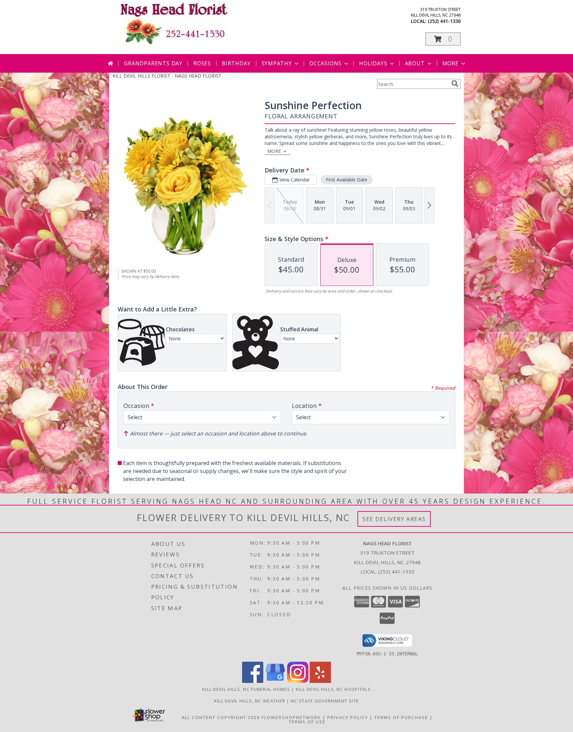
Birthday (236, 63)
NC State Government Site (325, 701)
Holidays (373, 63)
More (450, 63)
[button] (443, 39)
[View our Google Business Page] (275, 681)
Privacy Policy (347, 717)
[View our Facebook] (252, 681)
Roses (202, 63)
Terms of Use (307, 722)
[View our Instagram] (297, 681)
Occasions (325, 63)
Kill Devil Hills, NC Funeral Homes (246, 689)
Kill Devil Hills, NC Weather (249, 701)
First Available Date (346, 179)
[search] (455, 83)
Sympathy (277, 63)
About (415, 63)
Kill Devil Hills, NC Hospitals (333, 689)
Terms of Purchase (401, 717)
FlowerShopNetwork (291, 717)
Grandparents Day (153, 63)
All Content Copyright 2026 (221, 717)
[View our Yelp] (320, 681)
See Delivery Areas (394, 519)
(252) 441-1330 (444, 21)
